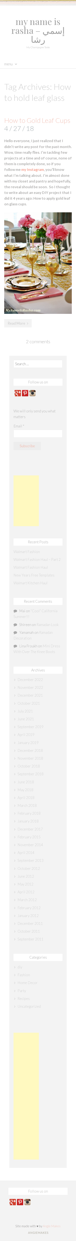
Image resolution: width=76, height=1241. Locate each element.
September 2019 (30, 727)
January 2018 (28, 821)
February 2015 (29, 837)
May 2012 (25, 884)
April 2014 (26, 852)
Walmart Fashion (27, 551)
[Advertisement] (26, 500)
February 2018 (29, 813)
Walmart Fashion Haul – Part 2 (37, 559)
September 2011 (30, 939)
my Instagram (32, 169)
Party (22, 990)
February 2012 (29, 908)
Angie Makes (52, 1226)
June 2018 (26, 782)
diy (20, 967)
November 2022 (30, 687)
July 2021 (25, 711)
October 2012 (29, 868)
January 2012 (28, 915)
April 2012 (26, 892)
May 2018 (25, 790)
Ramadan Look (48, 624)
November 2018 (30, 758)
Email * (19, 426)
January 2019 (28, 742)
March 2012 (27, 900)
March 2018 (27, 805)
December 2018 (30, 750)
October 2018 (29, 766)
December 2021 (30, 695)
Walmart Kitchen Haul (31, 583)
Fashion (24, 975)
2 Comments (38, 341)
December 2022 (30, 679)
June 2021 (26, 719)
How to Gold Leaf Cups (37, 120)
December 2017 (30, 829)
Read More (16, 323)
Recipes (24, 998)
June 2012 (26, 876)
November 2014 (30, 845)
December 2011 (30, 923)
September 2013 (30, 860)
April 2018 (26, 797)
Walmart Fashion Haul (31, 567)
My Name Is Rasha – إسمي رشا (38, 30)
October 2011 (29, 931)
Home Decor (28, 982)
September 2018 (30, 774)
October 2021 (29, 703)
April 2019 (26, 734)
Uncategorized (29, 1006)
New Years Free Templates (34, 575)
